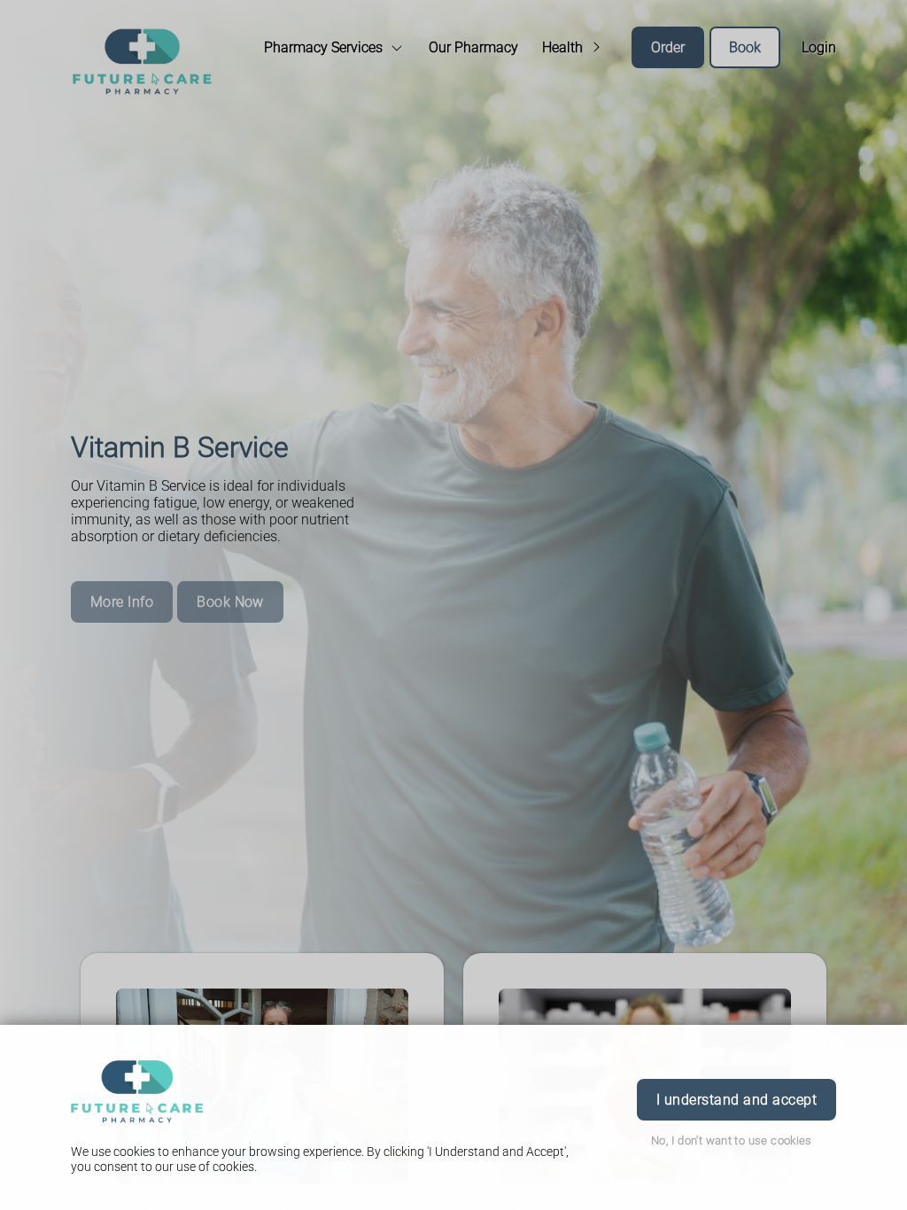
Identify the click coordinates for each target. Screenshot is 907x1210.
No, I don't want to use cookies (731, 1140)
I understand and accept (736, 1099)
